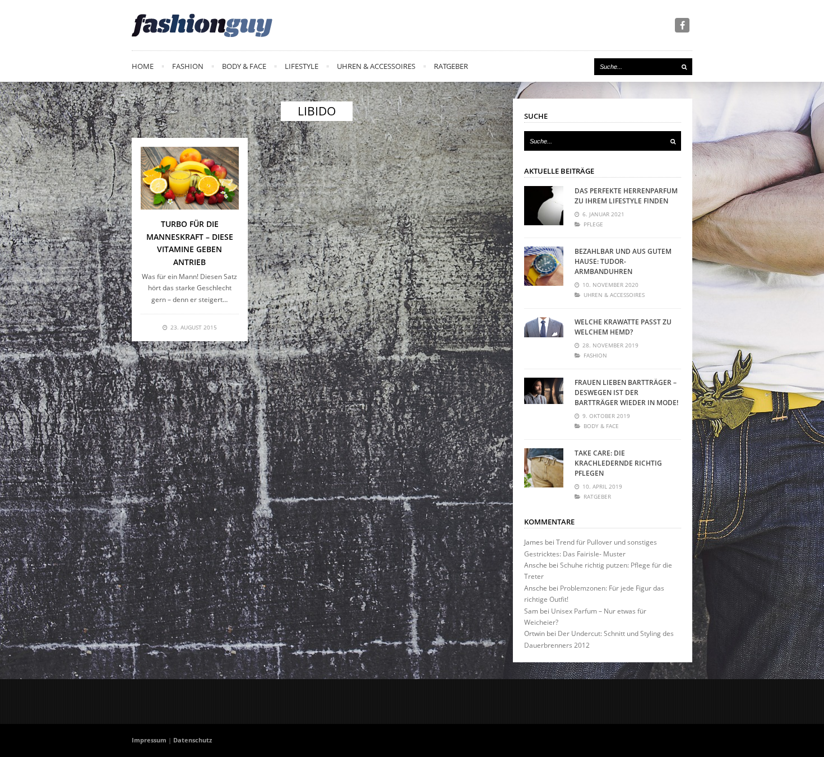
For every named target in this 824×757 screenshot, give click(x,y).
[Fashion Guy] (202, 25)
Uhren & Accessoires (376, 66)
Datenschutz (192, 740)
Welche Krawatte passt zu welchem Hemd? (623, 327)
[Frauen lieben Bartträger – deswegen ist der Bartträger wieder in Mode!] (543, 397)
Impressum (149, 740)
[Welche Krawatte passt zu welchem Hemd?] (543, 336)
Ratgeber (451, 66)
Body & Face (244, 66)
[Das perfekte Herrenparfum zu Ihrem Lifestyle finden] (543, 205)
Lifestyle (301, 66)
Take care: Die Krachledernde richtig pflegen (618, 463)
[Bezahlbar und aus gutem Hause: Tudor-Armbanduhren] (543, 266)
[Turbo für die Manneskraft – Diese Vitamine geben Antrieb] (190, 178)
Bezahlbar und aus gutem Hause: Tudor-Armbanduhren (623, 261)
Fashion (187, 66)
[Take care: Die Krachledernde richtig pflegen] (543, 467)
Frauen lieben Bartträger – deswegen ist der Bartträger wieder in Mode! (626, 392)
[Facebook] (682, 25)
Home (143, 66)
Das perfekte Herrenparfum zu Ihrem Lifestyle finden (626, 196)
